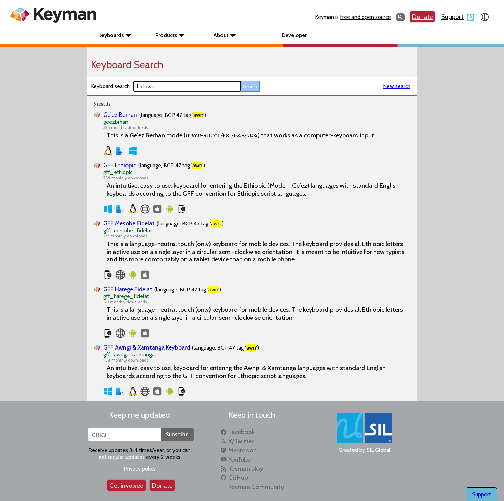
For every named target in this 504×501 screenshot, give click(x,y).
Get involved (126, 485)
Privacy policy (140, 468)
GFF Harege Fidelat (127, 289)
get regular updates (122, 457)
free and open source (365, 17)
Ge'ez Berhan (120, 114)
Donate (422, 17)
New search (396, 86)
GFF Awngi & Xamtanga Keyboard (146, 347)
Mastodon (242, 450)
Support (452, 17)
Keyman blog (245, 469)
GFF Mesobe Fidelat (129, 223)
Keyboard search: (111, 86)
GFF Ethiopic (119, 165)
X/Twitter (241, 441)
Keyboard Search (127, 65)
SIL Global (379, 450)
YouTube (239, 459)
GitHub (238, 477)
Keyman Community (256, 487)
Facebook (241, 432)
